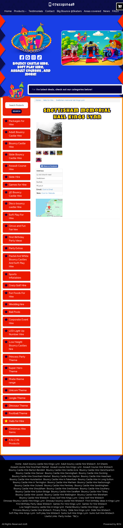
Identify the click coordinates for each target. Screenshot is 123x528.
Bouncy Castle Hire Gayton (66, 476)
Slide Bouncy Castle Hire (16, 156)
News (106, 11)
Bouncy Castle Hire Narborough (93, 482)
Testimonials (35, 11)
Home (8, 11)
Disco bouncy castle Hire (17, 205)
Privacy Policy (60, 510)
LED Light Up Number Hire (16, 332)
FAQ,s (115, 11)
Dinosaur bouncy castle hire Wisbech (65, 501)
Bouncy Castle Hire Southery (94, 488)
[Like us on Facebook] (21, 57)
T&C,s (75, 516)
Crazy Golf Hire (17, 285)
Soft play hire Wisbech (48, 513)
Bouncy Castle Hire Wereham (92, 494)
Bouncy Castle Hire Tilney (94, 491)
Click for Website (48, 193)
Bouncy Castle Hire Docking (93, 473)
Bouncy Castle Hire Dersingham (61, 473)
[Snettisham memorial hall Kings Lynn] (49, 135)
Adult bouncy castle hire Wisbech (78, 464)
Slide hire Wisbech (100, 510)
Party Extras (16, 248)
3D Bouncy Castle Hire (15, 194)
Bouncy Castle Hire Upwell (29, 494)
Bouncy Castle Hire (17, 145)
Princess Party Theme (17, 358)
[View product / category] (92, 48)
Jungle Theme (17, 398)
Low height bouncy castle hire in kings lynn (41, 507)
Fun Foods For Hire (17, 295)
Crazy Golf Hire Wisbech (91, 498)
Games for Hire (18, 184)
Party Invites (64, 516)
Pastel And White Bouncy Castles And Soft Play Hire (18, 261)
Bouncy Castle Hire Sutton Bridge (32, 491)
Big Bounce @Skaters (69, 11)
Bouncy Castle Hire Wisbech (34, 498)
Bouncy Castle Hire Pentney (58, 485)
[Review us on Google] (27, 57)
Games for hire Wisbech (94, 504)
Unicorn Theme (18, 390)
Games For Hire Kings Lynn (67, 504)
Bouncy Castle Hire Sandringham (91, 485)
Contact (50, 11)
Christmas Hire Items (17, 430)
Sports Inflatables (15, 276)
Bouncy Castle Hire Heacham (96, 476)
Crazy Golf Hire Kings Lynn (63, 498)
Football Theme (18, 413)
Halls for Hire (16, 421)
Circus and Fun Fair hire (17, 227)
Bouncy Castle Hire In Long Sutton (95, 479)
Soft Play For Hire (16, 216)
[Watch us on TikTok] (39, 57)
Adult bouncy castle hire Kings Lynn (41, 464)
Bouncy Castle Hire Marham (61, 482)
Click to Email (47, 189)
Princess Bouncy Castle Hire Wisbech (32, 510)
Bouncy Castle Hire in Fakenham (60, 479)
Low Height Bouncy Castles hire (18, 345)
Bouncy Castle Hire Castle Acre (62, 470)
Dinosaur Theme (18, 405)
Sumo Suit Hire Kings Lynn (74, 513)
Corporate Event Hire (18, 321)
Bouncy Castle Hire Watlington (60, 494)
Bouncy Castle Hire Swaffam (65, 491)
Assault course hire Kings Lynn (66, 467)
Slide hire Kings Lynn (79, 510)
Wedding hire (16, 304)
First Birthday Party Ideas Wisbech (34, 504)
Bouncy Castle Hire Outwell (29, 485)
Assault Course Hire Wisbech (98, 467)
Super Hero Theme (15, 370)
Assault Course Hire (17, 167)
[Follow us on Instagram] (33, 57)
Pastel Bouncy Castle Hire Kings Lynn (84, 507)
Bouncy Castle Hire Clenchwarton (96, 470)
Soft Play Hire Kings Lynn (22, 513)
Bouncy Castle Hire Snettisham (63, 488)
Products (19, 11)
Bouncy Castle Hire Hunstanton (26, 479)
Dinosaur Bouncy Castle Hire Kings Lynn (24, 501)
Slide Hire (14, 176)
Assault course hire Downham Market (29, 467)
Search (16, 111)
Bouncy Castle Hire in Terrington (29, 482)
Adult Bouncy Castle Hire (17, 134)
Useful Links (51, 516)
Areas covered (92, 11)
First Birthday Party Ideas (16, 239)
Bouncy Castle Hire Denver (30, 473)
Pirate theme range (16, 381)
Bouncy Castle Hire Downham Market (31, 476)
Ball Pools (14, 312)
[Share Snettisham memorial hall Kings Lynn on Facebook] (49, 166)
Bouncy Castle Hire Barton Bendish (27, 470)
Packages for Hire (16, 123)
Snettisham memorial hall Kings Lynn (70, 100)
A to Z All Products (14, 441)
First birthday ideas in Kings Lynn (102, 501)
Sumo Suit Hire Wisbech (101, 513)
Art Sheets (102, 464)
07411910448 (63, 4)
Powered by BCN (112, 524)
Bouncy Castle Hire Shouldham (29, 488)
